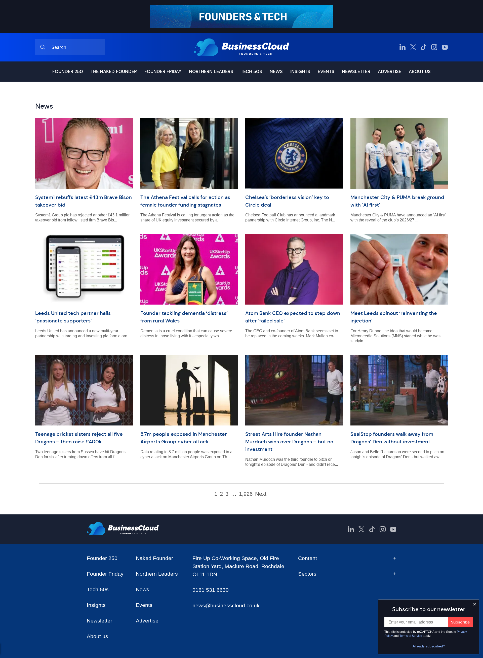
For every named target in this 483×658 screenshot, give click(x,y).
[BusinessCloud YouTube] (445, 47)
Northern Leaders (211, 71)
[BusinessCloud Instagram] (434, 47)
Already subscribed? (429, 646)
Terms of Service (410, 636)
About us (420, 71)
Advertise (389, 71)
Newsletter (356, 71)
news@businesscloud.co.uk (226, 605)
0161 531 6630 (210, 590)
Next (260, 494)
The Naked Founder (114, 71)
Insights (300, 71)
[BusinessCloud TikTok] (424, 47)
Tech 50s (251, 71)
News (276, 71)
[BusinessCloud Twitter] (413, 47)
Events (326, 71)
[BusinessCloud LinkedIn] (402, 47)
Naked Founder (154, 558)
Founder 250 (67, 71)
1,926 (246, 494)
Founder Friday (162, 71)
